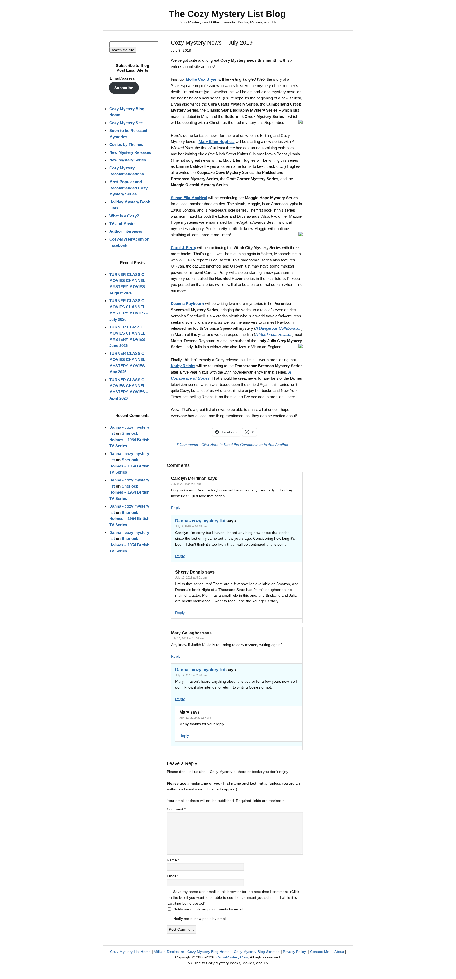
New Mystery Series (127, 160)
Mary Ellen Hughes (217, 141)
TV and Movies (122, 223)
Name (173, 860)
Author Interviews (125, 231)
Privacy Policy (294, 951)
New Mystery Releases (130, 152)
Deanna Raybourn (187, 303)
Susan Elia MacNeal (189, 197)
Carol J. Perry (183, 247)
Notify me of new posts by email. (200, 918)
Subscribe (123, 87)
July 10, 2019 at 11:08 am (187, 638)
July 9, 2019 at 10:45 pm (191, 526)
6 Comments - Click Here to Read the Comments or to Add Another (232, 444)
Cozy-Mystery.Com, (232, 957)
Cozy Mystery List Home (130, 951)
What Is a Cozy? (124, 216)
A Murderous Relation (273, 334)
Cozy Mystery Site (126, 123)
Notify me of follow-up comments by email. (208, 909)
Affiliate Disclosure (169, 951)
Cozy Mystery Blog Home (208, 951)
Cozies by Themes (126, 144)
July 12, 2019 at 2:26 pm (191, 675)
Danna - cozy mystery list (200, 521)
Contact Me (319, 951)
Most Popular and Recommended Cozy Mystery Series (128, 187)
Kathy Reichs (183, 366)
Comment (176, 809)
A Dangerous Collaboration (278, 328)
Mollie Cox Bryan (201, 79)
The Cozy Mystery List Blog (227, 14)
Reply (175, 507)
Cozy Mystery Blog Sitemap (257, 951)
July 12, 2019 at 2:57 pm (195, 717)
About (339, 951)
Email (172, 876)
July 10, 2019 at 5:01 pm (191, 577)
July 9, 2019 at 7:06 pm (186, 483)
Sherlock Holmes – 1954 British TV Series (129, 439)
